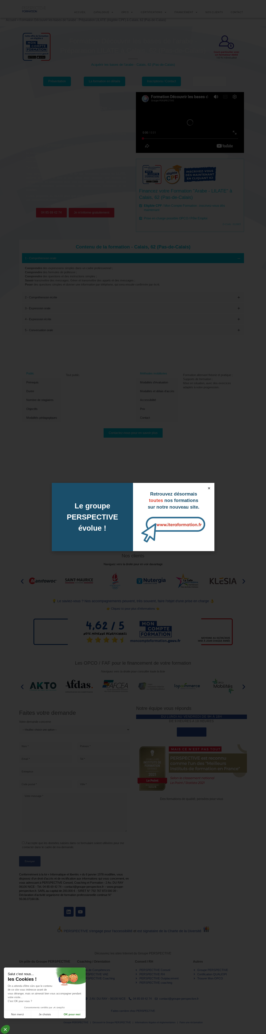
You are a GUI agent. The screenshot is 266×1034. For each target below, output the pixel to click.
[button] (209, 488)
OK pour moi (72, 1014)
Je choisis (45, 1014)
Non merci (17, 1014)
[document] (133, 517)
